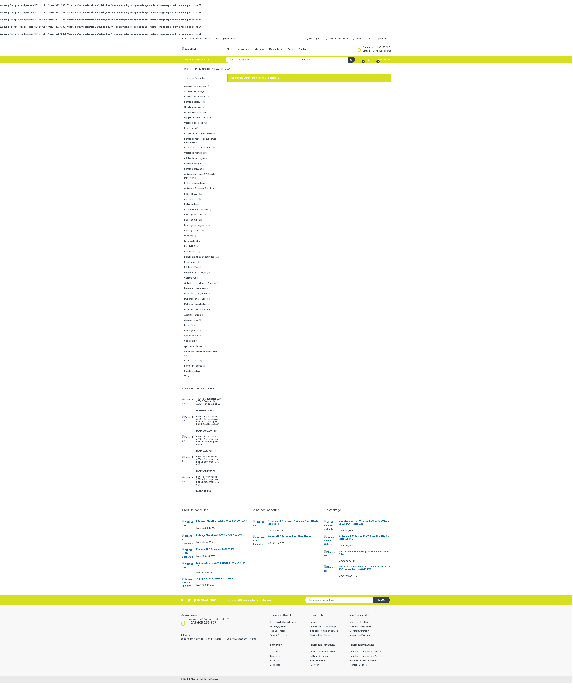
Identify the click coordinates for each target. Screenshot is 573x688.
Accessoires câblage (196, 91)
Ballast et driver (193, 204)
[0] (361, 59)
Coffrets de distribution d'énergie (202, 283)
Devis (291, 49)
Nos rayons (243, 49)
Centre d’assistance (364, 38)
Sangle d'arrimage (194, 169)
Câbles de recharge (195, 152)
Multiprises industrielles (196, 304)
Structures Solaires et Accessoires (200, 353)
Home (185, 69)
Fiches (189, 325)
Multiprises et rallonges (197, 298)
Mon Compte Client (359, 622)
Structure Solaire (193, 371)
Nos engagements (279, 626)
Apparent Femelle (194, 314)
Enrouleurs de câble (196, 288)
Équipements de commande (199, 117)
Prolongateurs (193, 330)
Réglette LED (192, 267)
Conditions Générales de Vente (365, 656)
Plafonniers (192, 251)
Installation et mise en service (324, 631)
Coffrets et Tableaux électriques (201, 188)
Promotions (275, 660)
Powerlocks (191, 128)
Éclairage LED (193, 194)
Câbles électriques (195, 163)
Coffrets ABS (191, 277)
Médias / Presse (277, 631)
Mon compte (385, 38)
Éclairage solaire (194, 230)
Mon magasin (315, 38)
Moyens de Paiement (360, 635)
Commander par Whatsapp (323, 626)
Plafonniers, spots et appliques (201, 256)
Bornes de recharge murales (199, 133)
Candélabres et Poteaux (197, 209)
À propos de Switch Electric (283, 622)
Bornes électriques (194, 102)
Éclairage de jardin (195, 214)
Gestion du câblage (195, 123)
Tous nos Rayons (318, 660)
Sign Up (381, 600)
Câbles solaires (193, 360)
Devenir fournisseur (279, 635)
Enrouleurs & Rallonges (197, 272)
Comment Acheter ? (359, 631)
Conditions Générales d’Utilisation (366, 651)
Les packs (275, 651)
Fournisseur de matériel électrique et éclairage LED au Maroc (210, 38)
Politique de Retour (319, 656)
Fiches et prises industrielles (200, 309)
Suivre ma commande (338, 38)
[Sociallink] (182, 644)
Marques (259, 49)
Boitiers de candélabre (196, 96)
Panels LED (191, 246)
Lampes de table (193, 241)
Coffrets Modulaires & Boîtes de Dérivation (199, 176)
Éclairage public (193, 220)
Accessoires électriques (198, 86)
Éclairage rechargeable (197, 225)
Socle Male (191, 341)
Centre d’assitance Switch (322, 651)
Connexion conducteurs (197, 112)
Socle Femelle (193, 335)
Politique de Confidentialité (363, 660)
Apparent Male (192, 320)
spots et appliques (195, 346)
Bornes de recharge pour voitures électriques (200, 140)
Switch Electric (191, 679)
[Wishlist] (369, 59)
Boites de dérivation (195, 183)
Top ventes (275, 656)
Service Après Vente (320, 635)
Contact (303, 49)
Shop (229, 49)
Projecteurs (192, 262)
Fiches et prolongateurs (197, 293)
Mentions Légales (358, 665)
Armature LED (192, 199)
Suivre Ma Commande (360, 626)
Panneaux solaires (194, 365)
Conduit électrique (194, 107)
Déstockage (275, 49)
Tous (188, 376)
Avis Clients (315, 665)
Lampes (190, 235)
